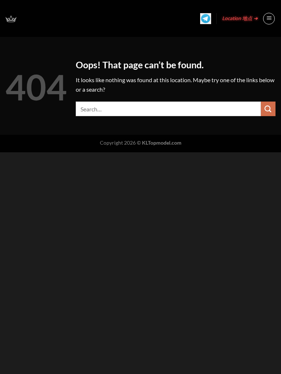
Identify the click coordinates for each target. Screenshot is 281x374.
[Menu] (269, 18)
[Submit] (268, 109)
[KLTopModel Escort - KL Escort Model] (10, 18)
